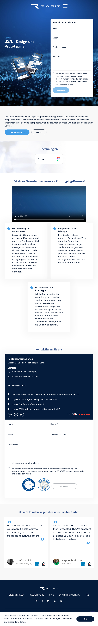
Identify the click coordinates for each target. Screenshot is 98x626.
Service (8, 37)
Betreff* (54, 424)
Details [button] (23, 622)
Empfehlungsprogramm (69, 595)
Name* (55, 28)
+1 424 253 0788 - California (25, 376)
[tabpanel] (26, 542)
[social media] (10, 414)
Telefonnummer (59, 47)
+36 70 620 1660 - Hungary (24, 371)
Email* (55, 37)
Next (95, 542)
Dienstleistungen (16, 595)
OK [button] (85, 619)
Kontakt (39, 132)
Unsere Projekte (15, 132)
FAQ (87, 595)
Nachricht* (13, 444)
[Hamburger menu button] (65, 6)
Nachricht (56, 56)
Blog (51, 595)
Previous (2, 542)
